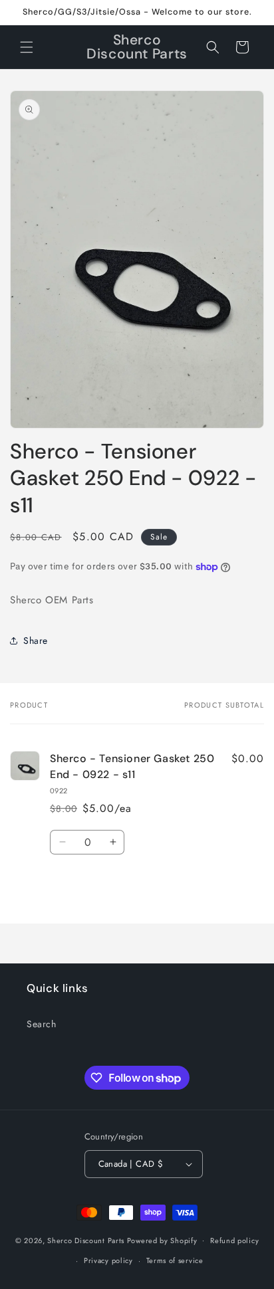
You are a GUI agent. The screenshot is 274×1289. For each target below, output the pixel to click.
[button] (26, 47)
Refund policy (234, 1240)
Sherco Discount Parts (85, 1240)
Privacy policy (108, 1260)
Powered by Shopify (162, 1240)
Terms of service (175, 1260)
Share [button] (35, 640)
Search (42, 1024)
